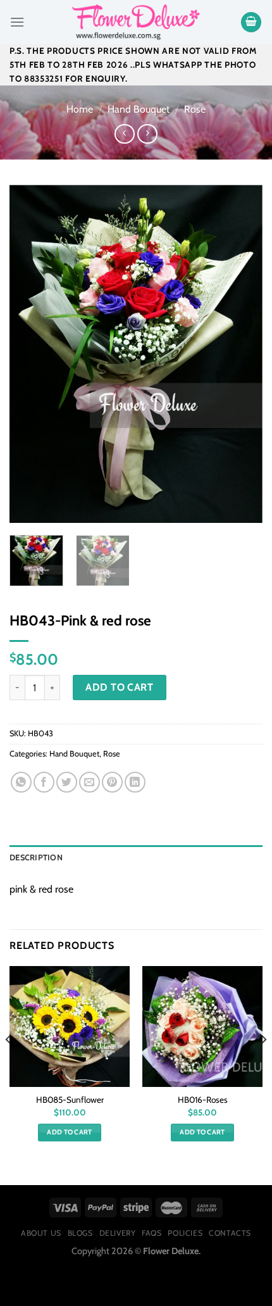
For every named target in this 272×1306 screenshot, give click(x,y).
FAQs (151, 1233)
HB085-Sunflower (70, 1100)
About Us (41, 1233)
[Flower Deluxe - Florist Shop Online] (136, 22)
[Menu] (17, 21)
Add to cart (119, 687)
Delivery (117, 1233)
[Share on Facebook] (44, 782)
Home (79, 109)
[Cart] (251, 22)
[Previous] (30, 354)
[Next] (241, 354)
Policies (185, 1233)
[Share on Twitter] (66, 782)
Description (36, 857)
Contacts (230, 1233)
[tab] (136, 857)
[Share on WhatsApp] (21, 782)
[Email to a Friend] (89, 782)
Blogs (80, 1233)
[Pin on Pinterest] (112, 782)
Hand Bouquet (139, 109)
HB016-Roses (203, 1100)
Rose (195, 109)
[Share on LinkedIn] (135, 782)
